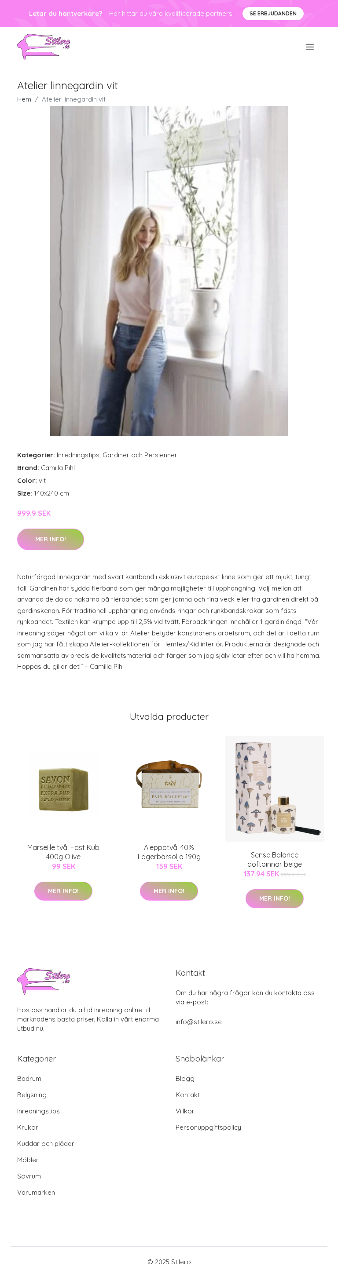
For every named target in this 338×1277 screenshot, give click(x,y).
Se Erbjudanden (273, 13)
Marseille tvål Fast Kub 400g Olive (63, 852)
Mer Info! (50, 539)
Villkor (185, 1111)
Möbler (28, 1160)
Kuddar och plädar (45, 1143)
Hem (24, 99)
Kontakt (188, 1095)
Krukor (27, 1127)
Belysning (32, 1095)
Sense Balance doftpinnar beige (274, 859)
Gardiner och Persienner (140, 455)
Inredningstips (78, 455)
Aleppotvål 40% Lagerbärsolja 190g (169, 852)
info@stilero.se (199, 1022)
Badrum (29, 1078)
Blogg (185, 1078)
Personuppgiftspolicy (208, 1127)
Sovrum (29, 1176)
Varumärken (36, 1192)
